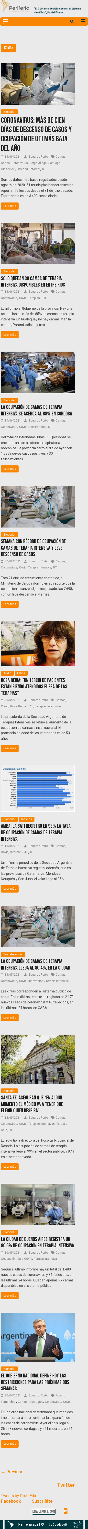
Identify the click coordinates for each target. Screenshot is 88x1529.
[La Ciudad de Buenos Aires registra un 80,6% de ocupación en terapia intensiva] (38, 1186)
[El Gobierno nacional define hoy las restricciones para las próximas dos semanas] (38, 1315)
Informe (15, 852)
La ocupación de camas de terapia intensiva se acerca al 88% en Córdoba (36, 410)
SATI (30, 706)
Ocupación (8, 1258)
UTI (44, 169)
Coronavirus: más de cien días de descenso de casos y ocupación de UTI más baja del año (36, 134)
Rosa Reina (18, 706)
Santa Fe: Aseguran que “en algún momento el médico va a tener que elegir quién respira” (32, 1104)
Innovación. (36, 981)
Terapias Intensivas (48, 706)
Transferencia (12, 954)
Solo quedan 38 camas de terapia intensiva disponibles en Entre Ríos (33, 281)
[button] (58, 1525)
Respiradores (37, 427)
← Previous (12, 1471)
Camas (61, 156)
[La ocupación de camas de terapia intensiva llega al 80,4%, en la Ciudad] (38, 909)
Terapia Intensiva (39, 567)
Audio (7, 673)
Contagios (36, 1402)
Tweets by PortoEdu (18, 1495)
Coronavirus (19, 163)
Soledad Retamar (28, 169)
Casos (5, 163)
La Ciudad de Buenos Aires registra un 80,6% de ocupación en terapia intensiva (37, 1242)
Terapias (34, 298)
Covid (23, 298)
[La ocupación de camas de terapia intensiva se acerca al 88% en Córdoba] (38, 354)
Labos (21, 673)
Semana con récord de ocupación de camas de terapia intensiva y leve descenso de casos (33, 548)
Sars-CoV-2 (24, 1258)
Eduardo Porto (39, 156)
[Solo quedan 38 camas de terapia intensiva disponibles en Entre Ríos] (38, 226)
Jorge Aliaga (38, 163)
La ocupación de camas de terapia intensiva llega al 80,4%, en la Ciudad (35, 964)
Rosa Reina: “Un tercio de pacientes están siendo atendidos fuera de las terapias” (34, 687)
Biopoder (9, 112)
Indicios (26, 819)
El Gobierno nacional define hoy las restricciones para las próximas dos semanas (35, 1382)
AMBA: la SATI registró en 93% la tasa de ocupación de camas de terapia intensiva (36, 832)
